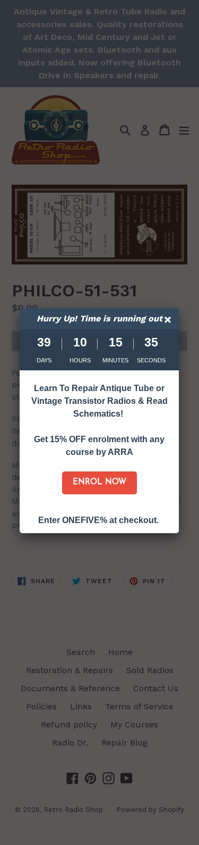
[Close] (169, 321)
